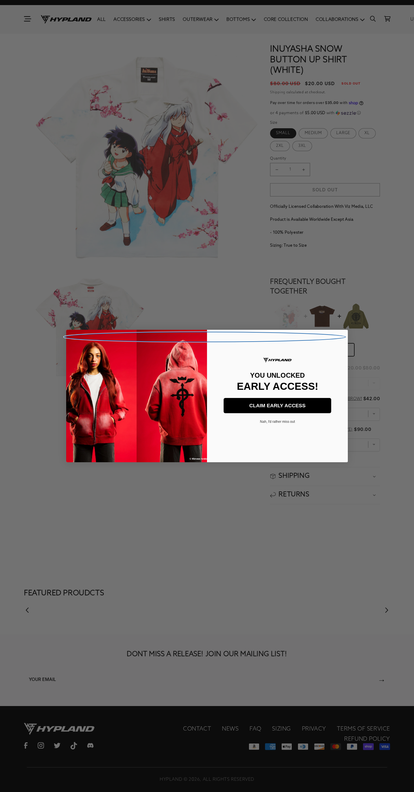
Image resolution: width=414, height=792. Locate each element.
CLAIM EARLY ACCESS (277, 405)
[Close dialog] (205, 337)
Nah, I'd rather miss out (277, 422)
